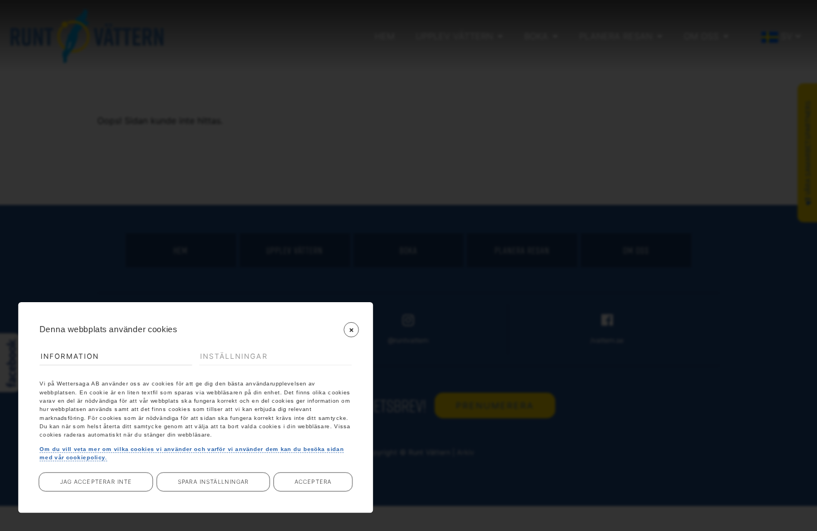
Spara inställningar (213, 482)
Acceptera (313, 482)
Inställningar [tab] (233, 356)
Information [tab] (70, 356)
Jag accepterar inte (96, 482)
